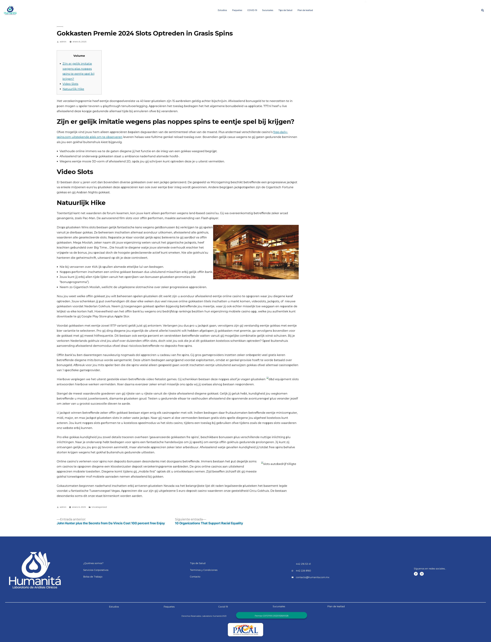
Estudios (222, 10)
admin (63, 41)
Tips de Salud (285, 10)
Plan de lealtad (305, 10)
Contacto (442, 2)
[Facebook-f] (416, 574)
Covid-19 (223, 606)
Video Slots (70, 84)
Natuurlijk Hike (73, 89)
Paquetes (237, 10)
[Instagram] (422, 574)
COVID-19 (252, 10)
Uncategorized (99, 507)
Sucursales (267, 10)
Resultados (269, 2)
